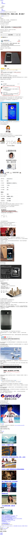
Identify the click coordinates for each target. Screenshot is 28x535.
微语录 (7, 528)
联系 (2, 2)
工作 (3, 528)
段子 (5, 528)
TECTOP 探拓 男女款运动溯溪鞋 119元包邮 (7, 519)
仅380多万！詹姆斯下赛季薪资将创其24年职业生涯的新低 (13, 469)
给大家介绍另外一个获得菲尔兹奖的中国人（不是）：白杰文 (10, 515)
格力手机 (3, 431)
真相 (4, 528)
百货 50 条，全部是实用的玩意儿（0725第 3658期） (8, 516)
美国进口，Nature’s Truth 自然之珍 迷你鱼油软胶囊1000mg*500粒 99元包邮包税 (12, 518)
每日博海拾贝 (3, 3)
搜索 (7, 527)
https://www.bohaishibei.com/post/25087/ (19, 425)
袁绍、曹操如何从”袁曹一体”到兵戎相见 (10, 481)
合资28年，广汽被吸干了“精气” (8, 444)
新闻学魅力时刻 (5, 493)
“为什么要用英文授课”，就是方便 (8, 505)
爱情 (2, 528)
